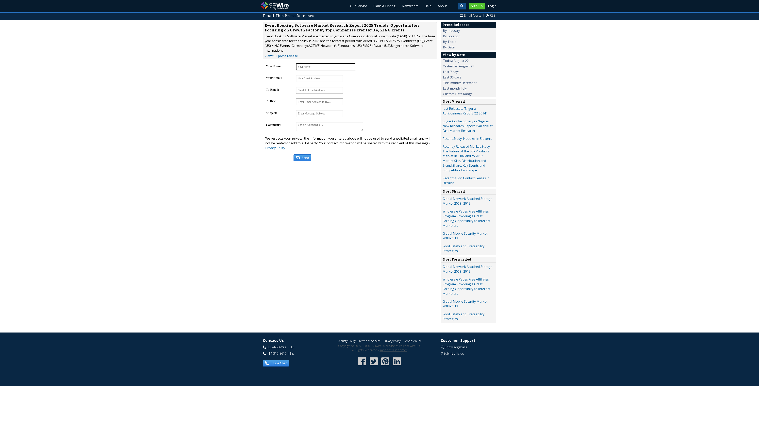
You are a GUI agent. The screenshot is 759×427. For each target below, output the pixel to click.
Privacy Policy (275, 148)
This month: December (460, 83)
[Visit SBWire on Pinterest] (385, 365)
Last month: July (455, 88)
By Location (451, 36)
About (442, 6)
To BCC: (271, 101)
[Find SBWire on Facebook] (362, 365)
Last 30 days (452, 77)
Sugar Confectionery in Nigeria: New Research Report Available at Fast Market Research (468, 126)
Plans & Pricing (384, 6)
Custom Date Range (458, 94)
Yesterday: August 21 (458, 66)
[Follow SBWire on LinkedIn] (397, 365)
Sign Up (477, 6)
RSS (492, 15)
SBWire (275, 6)
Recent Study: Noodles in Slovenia (467, 138)
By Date (449, 47)
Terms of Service (370, 341)
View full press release (281, 56)
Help (428, 6)
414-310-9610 (277, 353)
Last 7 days (451, 72)
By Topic (449, 42)
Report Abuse (413, 341)
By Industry (451, 30)
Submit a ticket (454, 353)
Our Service (358, 6)
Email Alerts (472, 15)
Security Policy (346, 341)
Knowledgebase (456, 347)
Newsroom (410, 6)
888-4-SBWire (276, 347)
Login (492, 6)
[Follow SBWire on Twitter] (373, 365)
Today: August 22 (456, 61)
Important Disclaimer (393, 350)
